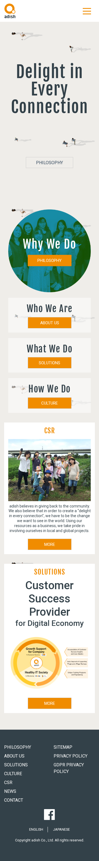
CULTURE (49, 403)
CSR (8, 782)
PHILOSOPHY (49, 162)
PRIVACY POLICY (70, 756)
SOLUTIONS (49, 362)
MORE (49, 544)
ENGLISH (36, 829)
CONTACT (13, 800)
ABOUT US (49, 322)
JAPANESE (61, 829)
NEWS (10, 791)
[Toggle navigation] (87, 11)
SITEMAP (63, 747)
